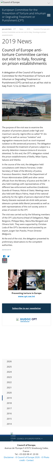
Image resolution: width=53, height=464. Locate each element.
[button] (26, 3)
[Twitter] (8, 256)
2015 (9, 418)
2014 (9, 423)
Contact (30, 460)
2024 (9, 371)
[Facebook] (4, 256)
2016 (9, 413)
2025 (9, 366)
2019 (9, 398)
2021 (9, 387)
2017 (9, 408)
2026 (9, 361)
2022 (9, 382)
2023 (9, 377)
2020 (9, 392)
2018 (9, 403)
